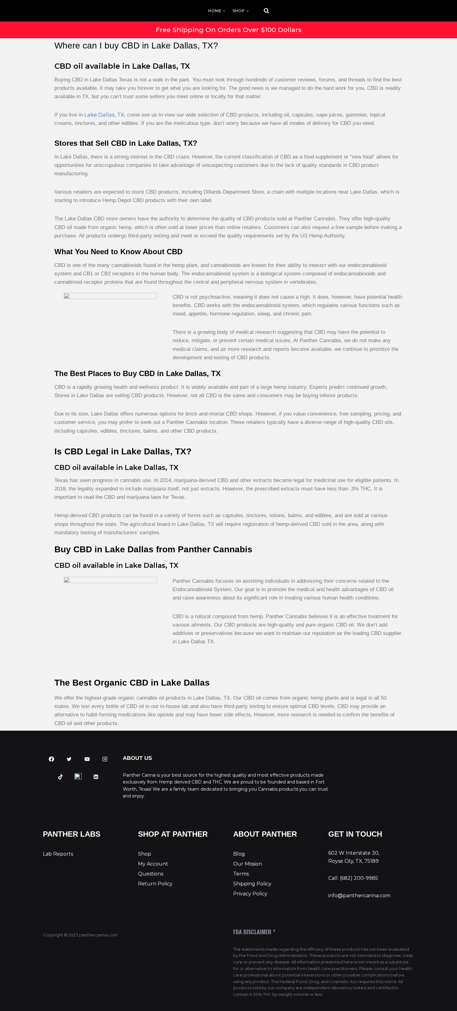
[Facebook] (51, 759)
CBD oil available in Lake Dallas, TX (122, 66)
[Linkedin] (96, 777)
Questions (150, 874)
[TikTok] (60, 777)
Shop (144, 854)
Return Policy (155, 884)
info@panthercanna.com (359, 895)
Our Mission (247, 864)
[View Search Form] (260, 11)
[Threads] (78, 777)
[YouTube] (87, 759)
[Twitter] (69, 759)
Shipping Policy (252, 884)
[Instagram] (104, 759)
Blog (239, 854)
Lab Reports (58, 854)
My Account (153, 864)
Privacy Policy (250, 894)
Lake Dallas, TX (104, 115)
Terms (241, 874)
